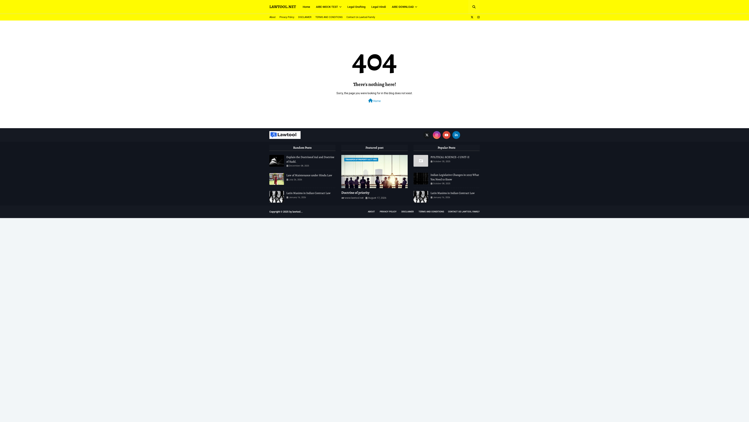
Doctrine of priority (355, 192)
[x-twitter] (472, 17)
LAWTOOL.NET (282, 6)
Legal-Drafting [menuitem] (356, 6)
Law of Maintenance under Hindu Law (309, 175)
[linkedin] (456, 135)
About (272, 17)
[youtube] (446, 135)
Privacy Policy (287, 17)
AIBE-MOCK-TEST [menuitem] (327, 6)
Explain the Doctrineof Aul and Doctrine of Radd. (310, 159)
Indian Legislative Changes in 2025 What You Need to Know (454, 177)
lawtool (296, 211)
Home (377, 101)
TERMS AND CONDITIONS (329, 17)
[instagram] (478, 17)
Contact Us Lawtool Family (360, 17)
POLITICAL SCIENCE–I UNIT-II (449, 157)
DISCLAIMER (304, 17)
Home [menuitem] (306, 6)
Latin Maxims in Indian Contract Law (308, 193)
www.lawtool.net (354, 197)
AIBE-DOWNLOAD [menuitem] (403, 6)
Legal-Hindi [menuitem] (378, 6)
